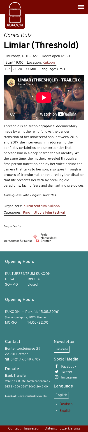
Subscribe (62, 349)
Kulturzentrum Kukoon (41, 206)
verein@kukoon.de (32, 396)
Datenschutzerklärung (62, 428)
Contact (14, 428)
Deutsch (66, 404)
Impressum (32, 428)
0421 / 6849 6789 (25, 359)
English (61, 395)
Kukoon (49, 63)
